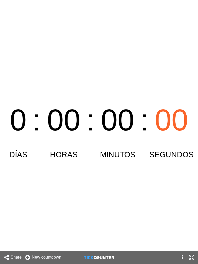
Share (17, 257)
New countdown (47, 257)
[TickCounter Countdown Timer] (99, 257)
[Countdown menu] (182, 257)
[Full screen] (191, 257)
